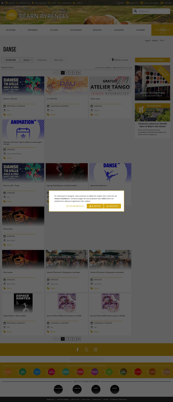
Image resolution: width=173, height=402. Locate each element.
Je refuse (96, 206)
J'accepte (113, 206)
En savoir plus (76, 206)
